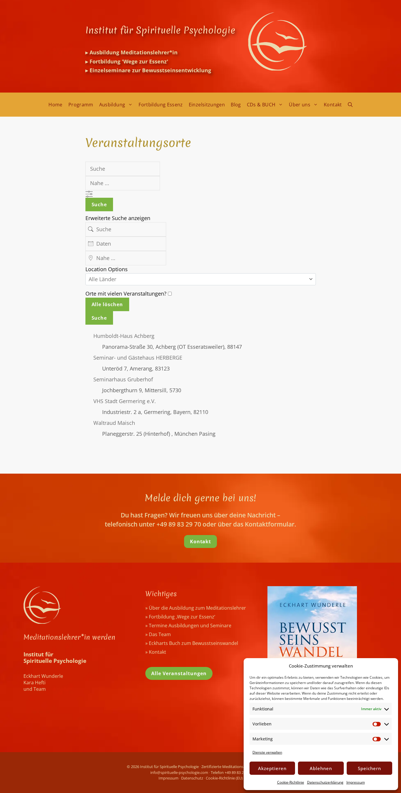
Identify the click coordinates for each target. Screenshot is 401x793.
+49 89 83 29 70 (238, 772)
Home (55, 104)
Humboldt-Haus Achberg (123, 335)
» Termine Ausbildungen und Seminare (188, 625)
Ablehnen (321, 768)
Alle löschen (107, 304)
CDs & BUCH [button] (261, 104)
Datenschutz (192, 778)
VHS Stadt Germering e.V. (124, 401)
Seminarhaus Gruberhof (123, 379)
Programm (80, 104)
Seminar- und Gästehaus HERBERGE (137, 357)
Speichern (369, 768)
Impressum (355, 782)
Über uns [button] (299, 104)
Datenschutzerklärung (325, 782)
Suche (99, 204)
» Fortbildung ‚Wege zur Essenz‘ (180, 616)
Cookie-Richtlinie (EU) (224, 778)
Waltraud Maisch (114, 422)
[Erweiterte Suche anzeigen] (89, 194)
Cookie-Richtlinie (290, 782)
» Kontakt (155, 652)
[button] (350, 105)
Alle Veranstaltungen (178, 673)
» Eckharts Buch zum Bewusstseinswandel (191, 643)
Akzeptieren (272, 768)
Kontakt (333, 104)
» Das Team (158, 634)
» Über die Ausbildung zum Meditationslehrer (195, 608)
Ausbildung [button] (112, 104)
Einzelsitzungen (207, 104)
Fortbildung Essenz (161, 104)
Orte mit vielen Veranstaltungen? (126, 293)
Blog (236, 104)
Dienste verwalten (267, 752)
